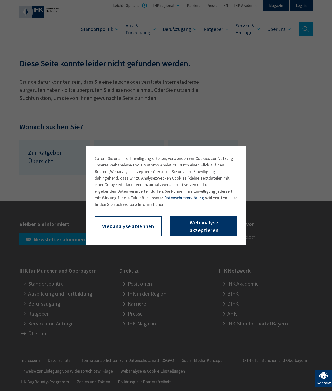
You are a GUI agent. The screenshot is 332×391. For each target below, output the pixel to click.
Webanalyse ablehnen (128, 226)
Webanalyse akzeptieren (204, 226)
